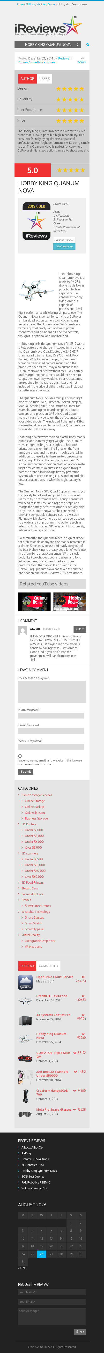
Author (27, 78)
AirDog (26, 1153)
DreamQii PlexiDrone (51, 996)
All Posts (30, 4)
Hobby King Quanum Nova (39, 1171)
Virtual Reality (31, 935)
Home (20, 4)
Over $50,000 (34, 877)
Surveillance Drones (38, 906)
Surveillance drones (42, 62)
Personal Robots (32, 894)
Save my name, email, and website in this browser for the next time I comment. (50, 762)
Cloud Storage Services (37, 795)
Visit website (64, 246)
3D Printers (29, 824)
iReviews (63, 58)
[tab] (27, 79)
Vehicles (41, 4)
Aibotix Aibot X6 (32, 1147)
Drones (52, 4)
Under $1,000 (34, 830)
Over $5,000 (33, 847)
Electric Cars (30, 888)
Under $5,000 (34, 842)
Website (30, 741)
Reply (79, 629)
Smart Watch (33, 923)
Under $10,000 (35, 865)
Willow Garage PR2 (34, 1188)
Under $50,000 (35, 871)
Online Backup (34, 807)
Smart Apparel (34, 929)
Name (28, 709)
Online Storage (35, 801)
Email (28, 725)
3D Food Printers (33, 882)
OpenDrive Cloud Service (54, 977)
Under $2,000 (34, 836)
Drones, (23, 62)
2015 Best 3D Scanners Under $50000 (52, 1073)
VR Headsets (33, 946)
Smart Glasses (34, 917)
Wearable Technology (36, 911)
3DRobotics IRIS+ (33, 1165)
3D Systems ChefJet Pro (53, 1015)
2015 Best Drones (33, 1176)
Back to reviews (64, 240)
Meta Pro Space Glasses (53, 1109)
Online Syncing (35, 812)
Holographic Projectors (40, 941)
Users (44, 78)
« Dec (21, 1268)
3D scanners (30, 853)
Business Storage (36, 818)
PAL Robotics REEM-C (36, 1182)
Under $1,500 (34, 859)
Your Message (34, 678)
